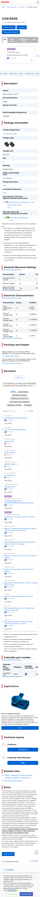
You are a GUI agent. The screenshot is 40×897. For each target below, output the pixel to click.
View (4, 185)
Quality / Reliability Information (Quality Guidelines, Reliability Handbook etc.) (18, 776)
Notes (37, 73)
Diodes (22, 7)
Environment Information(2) (19, 401)
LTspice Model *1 (10, 453)
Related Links (29, 73)
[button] (38, 2)
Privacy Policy (12, 890)
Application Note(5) (14, 405)
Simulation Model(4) (19, 395)
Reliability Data (9, 487)
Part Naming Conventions (14, 781)
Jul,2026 (7, 602)
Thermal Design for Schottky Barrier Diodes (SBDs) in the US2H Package (19, 543)
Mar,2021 (8, 590)
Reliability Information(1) (19, 398)
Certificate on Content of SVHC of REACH (19, 517)
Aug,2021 (8, 563)
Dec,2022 (8, 549)
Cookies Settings (12, 894)
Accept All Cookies (26, 894)
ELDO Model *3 (9, 475)
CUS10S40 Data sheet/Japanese (15, 418)
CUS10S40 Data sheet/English (15, 430)
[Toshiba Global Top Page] (5, 2)
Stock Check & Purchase (13, 363)
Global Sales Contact (12, 356)
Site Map (35, 861)
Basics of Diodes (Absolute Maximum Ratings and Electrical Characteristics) (20, 529)
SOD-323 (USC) (11, 134)
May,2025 (8, 536)
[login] (36, 852)
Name (4, 411)
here (8, 649)
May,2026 (8, 615)
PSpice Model (9, 441)
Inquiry (21, 73)
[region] (20, 885)
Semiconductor (12, 7)
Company (10, 870)
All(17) (13, 391)
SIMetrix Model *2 (10, 464)
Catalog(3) (28, 405)
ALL (5, 39)
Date (30, 410)
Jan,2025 (8, 423)
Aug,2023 (8, 629)
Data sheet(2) (23, 391)
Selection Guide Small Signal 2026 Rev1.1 (18, 596)
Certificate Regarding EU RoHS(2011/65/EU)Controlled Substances (19, 502)
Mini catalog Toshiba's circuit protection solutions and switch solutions (18, 623)
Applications (13, 73)
